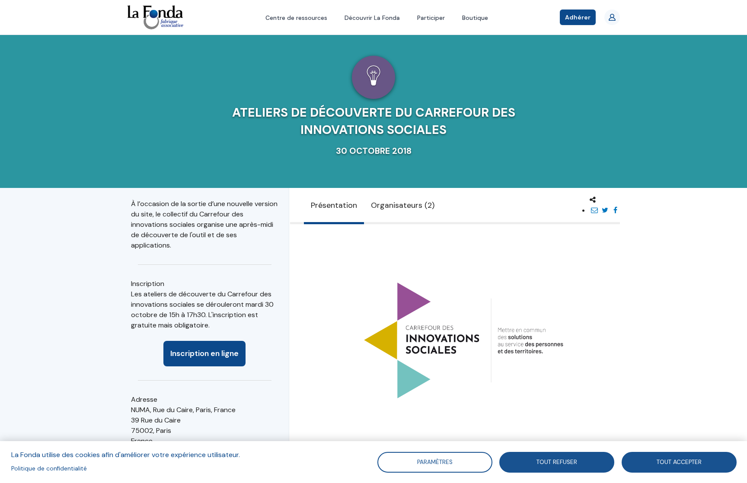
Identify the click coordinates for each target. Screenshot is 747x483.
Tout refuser (556, 461)
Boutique (475, 18)
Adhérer (578, 17)
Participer (431, 18)
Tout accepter (679, 461)
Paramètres (434, 461)
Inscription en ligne (204, 353)
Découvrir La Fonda (372, 18)
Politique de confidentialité (49, 468)
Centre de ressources (296, 18)
